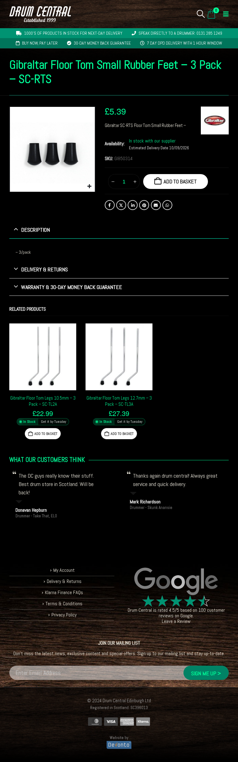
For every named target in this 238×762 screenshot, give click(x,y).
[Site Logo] (40, 14)
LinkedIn (133, 205)
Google (186, 615)
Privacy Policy (64, 614)
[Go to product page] (42, 356)
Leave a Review (176, 621)
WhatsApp (167, 205)
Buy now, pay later (40, 43)
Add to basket (180, 181)
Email (156, 205)
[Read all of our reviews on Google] (176, 581)
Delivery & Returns (64, 581)
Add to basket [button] (45, 433)
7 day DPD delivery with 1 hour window (184, 43)
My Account (64, 570)
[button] (201, 14)
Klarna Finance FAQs (64, 592)
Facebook (110, 205)
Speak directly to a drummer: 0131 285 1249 (180, 33)
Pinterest (144, 205)
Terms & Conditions (64, 603)
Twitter (121, 205)
